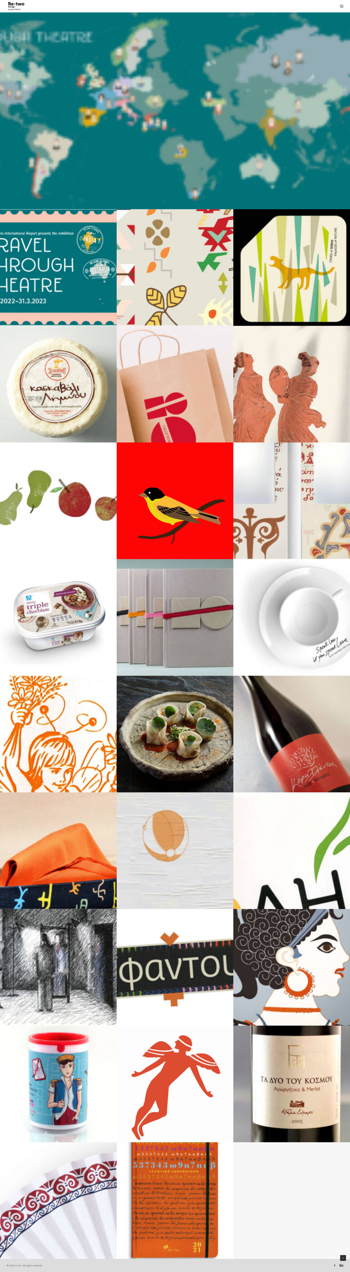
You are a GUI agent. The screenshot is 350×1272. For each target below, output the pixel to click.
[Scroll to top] (343, 1257)
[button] (341, 6)
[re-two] (16, 6)
